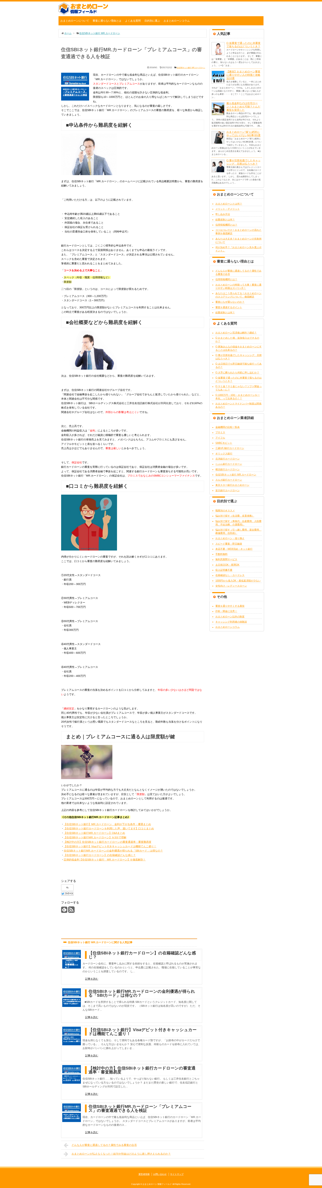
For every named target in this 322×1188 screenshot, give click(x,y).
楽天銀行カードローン (227, 490)
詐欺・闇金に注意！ (226, 611)
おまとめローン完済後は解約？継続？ (236, 332)
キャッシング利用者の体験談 (231, 621)
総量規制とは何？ (225, 219)
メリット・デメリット (227, 209)
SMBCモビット (223, 443)
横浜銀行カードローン (227, 469)
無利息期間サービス (226, 559)
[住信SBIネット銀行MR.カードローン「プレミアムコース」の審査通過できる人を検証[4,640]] (71, 1112)
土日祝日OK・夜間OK (227, 564)
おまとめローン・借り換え (229, 538)
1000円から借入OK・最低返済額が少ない (238, 580)
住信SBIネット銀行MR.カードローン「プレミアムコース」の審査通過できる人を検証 (140, 1108)
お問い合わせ (160, 1174)
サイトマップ (177, 1174)
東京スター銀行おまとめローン (232, 485)
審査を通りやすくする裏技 (229, 606)
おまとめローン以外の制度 (229, 616)
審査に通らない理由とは (107, 20)
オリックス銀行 (223, 453)
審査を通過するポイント (228, 307)
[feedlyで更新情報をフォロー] (64, 911)
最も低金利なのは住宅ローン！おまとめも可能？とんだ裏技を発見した (243, 106)
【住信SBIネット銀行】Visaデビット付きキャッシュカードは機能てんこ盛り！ (110, 846)
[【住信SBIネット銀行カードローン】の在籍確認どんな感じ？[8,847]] (71, 959)
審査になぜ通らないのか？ (229, 301)
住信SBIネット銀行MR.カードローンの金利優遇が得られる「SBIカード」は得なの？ (113, 850)
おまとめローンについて (74, 20)
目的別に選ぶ (152, 20)
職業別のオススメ (225, 510)
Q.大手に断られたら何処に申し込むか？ (237, 372)
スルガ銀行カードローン (228, 479)
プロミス (220, 432)
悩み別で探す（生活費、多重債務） (234, 515)
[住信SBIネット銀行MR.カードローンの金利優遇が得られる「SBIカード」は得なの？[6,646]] (71, 997)
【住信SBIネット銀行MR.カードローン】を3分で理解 (95, 837)
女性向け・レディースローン (231, 585)
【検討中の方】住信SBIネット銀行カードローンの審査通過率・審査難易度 (107, 841)
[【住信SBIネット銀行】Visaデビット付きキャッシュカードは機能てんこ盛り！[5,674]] (71, 1036)
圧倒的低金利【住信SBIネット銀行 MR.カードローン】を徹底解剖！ (105, 859)
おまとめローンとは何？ (228, 203)
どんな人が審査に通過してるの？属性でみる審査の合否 (104, 1144)
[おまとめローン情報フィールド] (83, 13)
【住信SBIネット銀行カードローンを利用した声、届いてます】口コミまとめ (109, 828)
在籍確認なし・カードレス (229, 575)
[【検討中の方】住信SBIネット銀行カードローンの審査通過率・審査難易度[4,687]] (71, 1074)
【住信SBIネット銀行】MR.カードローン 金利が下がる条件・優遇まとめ (107, 824)
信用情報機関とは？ (226, 224)
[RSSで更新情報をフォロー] (71, 911)
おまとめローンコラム (177, 20)
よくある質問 (133, 20)
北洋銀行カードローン (227, 458)
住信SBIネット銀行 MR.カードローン (191, 68)
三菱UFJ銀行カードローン (229, 448)
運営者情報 (144, 1174)
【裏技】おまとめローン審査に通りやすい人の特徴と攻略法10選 (243, 75)
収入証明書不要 (223, 570)
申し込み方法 (222, 214)
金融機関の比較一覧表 (227, 427)
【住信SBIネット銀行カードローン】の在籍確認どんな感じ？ (100, 855)
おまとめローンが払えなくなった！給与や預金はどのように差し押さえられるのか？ (121, 1153)
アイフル (220, 437)
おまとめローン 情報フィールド (157, 1184)
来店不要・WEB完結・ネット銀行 (233, 549)
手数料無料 (221, 554)
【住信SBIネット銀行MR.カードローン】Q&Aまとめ (94, 832)
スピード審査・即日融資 (228, 543)
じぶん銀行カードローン (228, 464)
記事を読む (91, 978)
